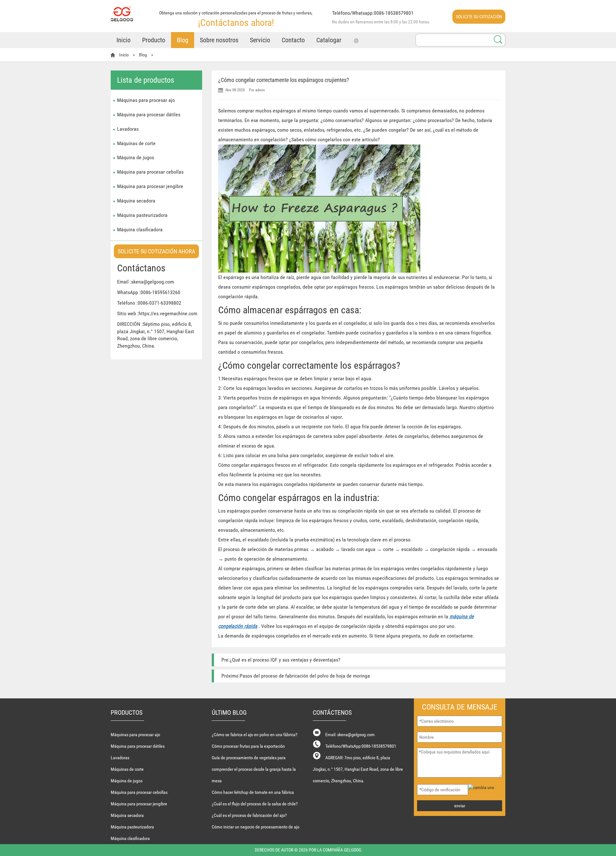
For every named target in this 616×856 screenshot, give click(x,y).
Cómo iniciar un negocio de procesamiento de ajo (255, 826)
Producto (153, 40)
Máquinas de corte (136, 143)
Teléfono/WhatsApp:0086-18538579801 (360, 746)
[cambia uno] (485, 787)
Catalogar (328, 40)
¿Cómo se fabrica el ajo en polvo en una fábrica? (254, 734)
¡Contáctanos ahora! (236, 22)
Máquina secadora (136, 201)
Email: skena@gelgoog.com (350, 734)
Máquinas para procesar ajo (146, 100)
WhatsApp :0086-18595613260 (148, 292)
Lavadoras (128, 129)
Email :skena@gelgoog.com (145, 282)
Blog (182, 40)
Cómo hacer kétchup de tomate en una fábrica (253, 792)
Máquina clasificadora (140, 229)
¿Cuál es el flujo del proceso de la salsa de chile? (255, 803)
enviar (459, 805)
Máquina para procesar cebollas (150, 172)
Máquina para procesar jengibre (150, 186)
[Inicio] (122, 10)
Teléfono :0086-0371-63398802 (149, 303)
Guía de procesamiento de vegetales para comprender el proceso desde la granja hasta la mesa (254, 769)
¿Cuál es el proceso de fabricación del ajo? (249, 815)
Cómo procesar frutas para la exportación (248, 746)
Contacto (293, 40)
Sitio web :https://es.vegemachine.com (157, 313)
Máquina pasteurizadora (142, 215)
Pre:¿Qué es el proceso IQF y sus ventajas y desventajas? (280, 660)
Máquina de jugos (135, 157)
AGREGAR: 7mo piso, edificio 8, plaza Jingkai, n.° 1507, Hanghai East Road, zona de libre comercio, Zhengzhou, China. (358, 769)
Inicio (123, 40)
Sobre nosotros (219, 40)
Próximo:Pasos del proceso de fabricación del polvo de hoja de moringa (295, 676)
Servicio (260, 40)
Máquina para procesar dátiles (148, 114)
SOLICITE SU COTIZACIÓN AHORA (479, 19)
